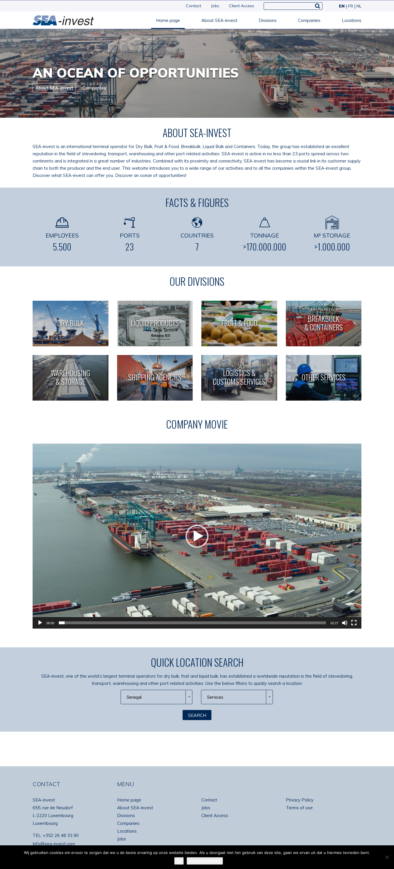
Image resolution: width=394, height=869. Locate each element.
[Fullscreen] (354, 623)
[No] (387, 857)
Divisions (268, 20)
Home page (168, 20)
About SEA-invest (219, 20)
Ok (179, 861)
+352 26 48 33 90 (61, 835)
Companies (309, 20)
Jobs (215, 5)
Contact (193, 5)
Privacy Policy (300, 800)
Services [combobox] (215, 697)
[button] (197, 536)
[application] (197, 536)
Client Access (241, 5)
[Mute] (345, 623)
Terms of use (299, 807)
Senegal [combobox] (134, 697)
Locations (351, 20)
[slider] (192, 622)
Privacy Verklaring (205, 861)
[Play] (40, 623)
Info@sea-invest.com (54, 843)
